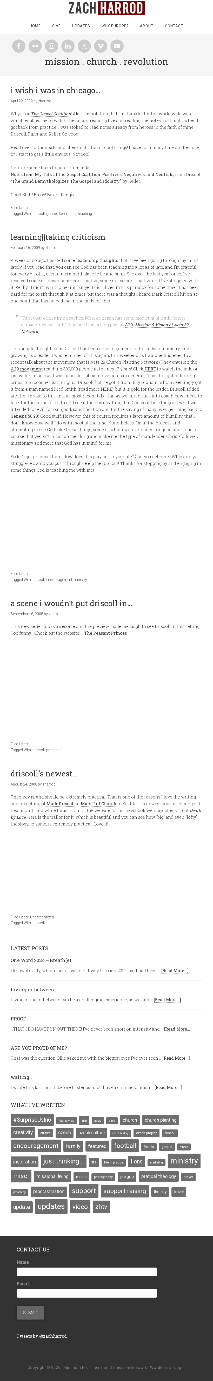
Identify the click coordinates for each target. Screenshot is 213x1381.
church (130, 1120)
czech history (120, 1133)
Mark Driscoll (60, 803)
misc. (21, 1176)
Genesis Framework (128, 1367)
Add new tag (66, 1120)
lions (137, 1161)
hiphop (184, 1147)
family (73, 1146)
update (21, 1207)
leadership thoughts (97, 260)
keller (63, 214)
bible (112, 1120)
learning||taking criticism (58, 237)
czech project (146, 1133)
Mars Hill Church (98, 803)
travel (179, 1191)
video (80, 1206)
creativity (23, 1132)
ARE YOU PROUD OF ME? (39, 1048)
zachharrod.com (106, 8)
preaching (54, 750)
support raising (124, 1191)
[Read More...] (175, 970)
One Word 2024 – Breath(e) (41, 960)
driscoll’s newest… (44, 773)
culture (45, 1133)
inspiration (24, 1162)
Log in (180, 1367)
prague (127, 1176)
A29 (129, 324)
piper (72, 214)
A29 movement (27, 368)
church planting (161, 1120)
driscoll (38, 214)
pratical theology (158, 1176)
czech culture (91, 1132)
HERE (150, 368)
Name (25, 1262)
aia (84, 1120)
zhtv (101, 1206)
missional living (52, 1176)
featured (97, 1146)
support (84, 1191)
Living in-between (32, 989)
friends (149, 1147)
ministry (80, 580)
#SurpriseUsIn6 (32, 1119)
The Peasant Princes (105, 633)
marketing (156, 1162)
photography (103, 1177)
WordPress (160, 1367)
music (81, 1176)
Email (25, 1283)
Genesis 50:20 (24, 416)
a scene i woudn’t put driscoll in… (71, 603)
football (125, 1145)
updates (51, 1206)
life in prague (113, 1162)
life (94, 1162)
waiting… (21, 1077)
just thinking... (63, 1161)
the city (160, 1191)
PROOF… (19, 1019)
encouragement (59, 580)
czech (64, 1132)
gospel (51, 214)
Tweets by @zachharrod (42, 1336)
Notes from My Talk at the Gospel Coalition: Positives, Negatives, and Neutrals (92, 174)
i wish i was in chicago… (56, 90)
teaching (85, 214)
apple (97, 1120)
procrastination (48, 1191)
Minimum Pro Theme (83, 1367)
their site (47, 147)
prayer (188, 1177)
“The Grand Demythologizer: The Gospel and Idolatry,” (66, 181)
